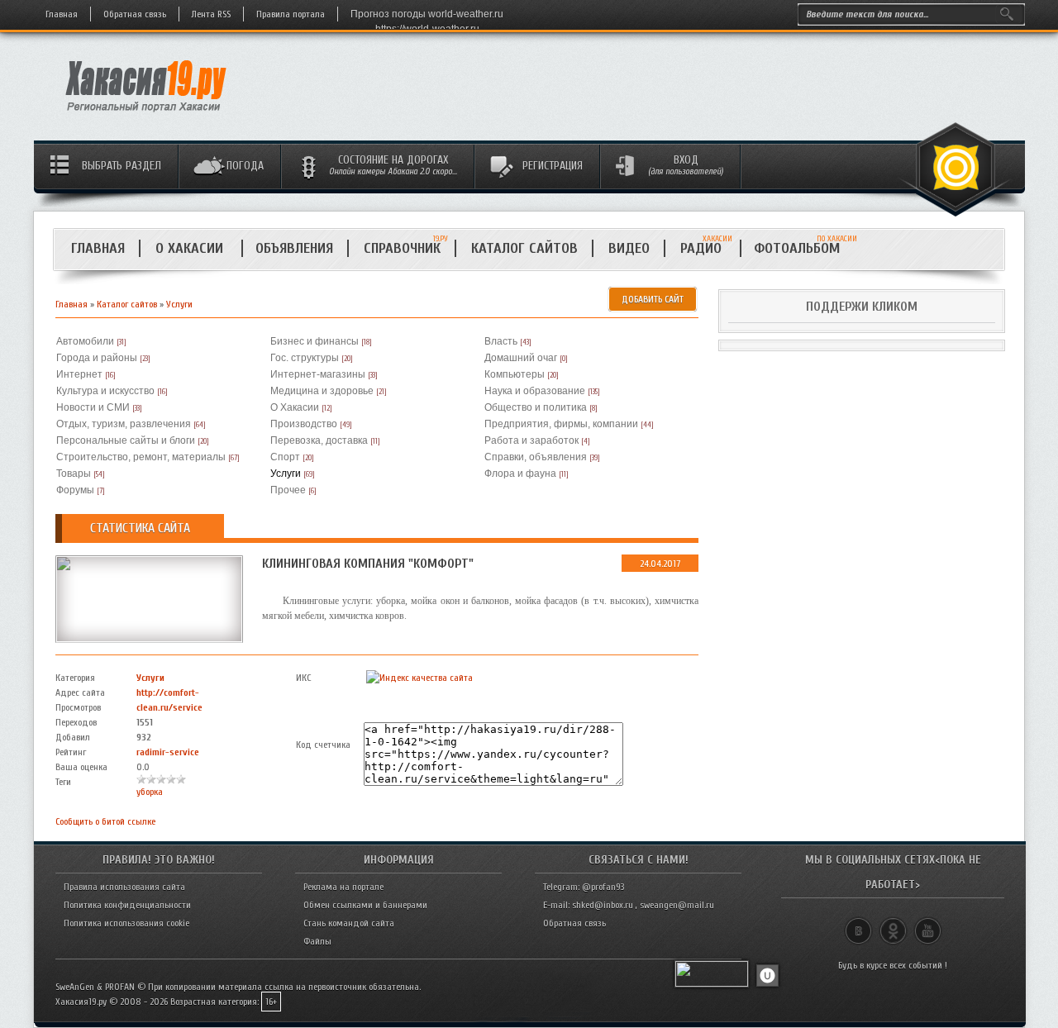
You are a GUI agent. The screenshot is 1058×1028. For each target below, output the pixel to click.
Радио (706, 248)
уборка (149, 791)
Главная (61, 14)
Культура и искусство (105, 391)
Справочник (402, 248)
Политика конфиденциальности (127, 905)
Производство (303, 424)
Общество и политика (535, 407)
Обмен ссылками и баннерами (365, 905)
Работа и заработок (531, 440)
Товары (73, 473)
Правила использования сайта (124, 886)
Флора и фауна (520, 473)
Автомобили (85, 341)
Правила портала (290, 14)
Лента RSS (211, 14)
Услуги (179, 304)
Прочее (288, 490)
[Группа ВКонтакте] (858, 924)
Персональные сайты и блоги (125, 440)
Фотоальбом (804, 248)
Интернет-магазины (317, 374)
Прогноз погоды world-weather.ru (426, 14)
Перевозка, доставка (319, 440)
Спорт (285, 457)
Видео (629, 248)
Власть (500, 341)
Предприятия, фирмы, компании (561, 424)
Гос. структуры (304, 358)
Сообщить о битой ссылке (105, 821)
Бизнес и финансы (314, 341)
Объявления (294, 248)
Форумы (75, 490)
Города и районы (96, 358)
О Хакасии (191, 248)
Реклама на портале (343, 886)
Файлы (317, 941)
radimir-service (167, 752)
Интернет (79, 374)
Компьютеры (514, 374)
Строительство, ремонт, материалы (141, 457)
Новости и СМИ (93, 407)
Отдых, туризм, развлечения (123, 424)
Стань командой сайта (348, 923)
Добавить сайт (653, 299)
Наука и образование (534, 391)
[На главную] (147, 116)
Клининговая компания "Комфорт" (368, 563)
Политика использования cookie (126, 923)
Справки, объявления (535, 457)
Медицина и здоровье (322, 391)
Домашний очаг (520, 358)
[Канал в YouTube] (928, 924)
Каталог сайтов (524, 248)
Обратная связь (134, 14)
